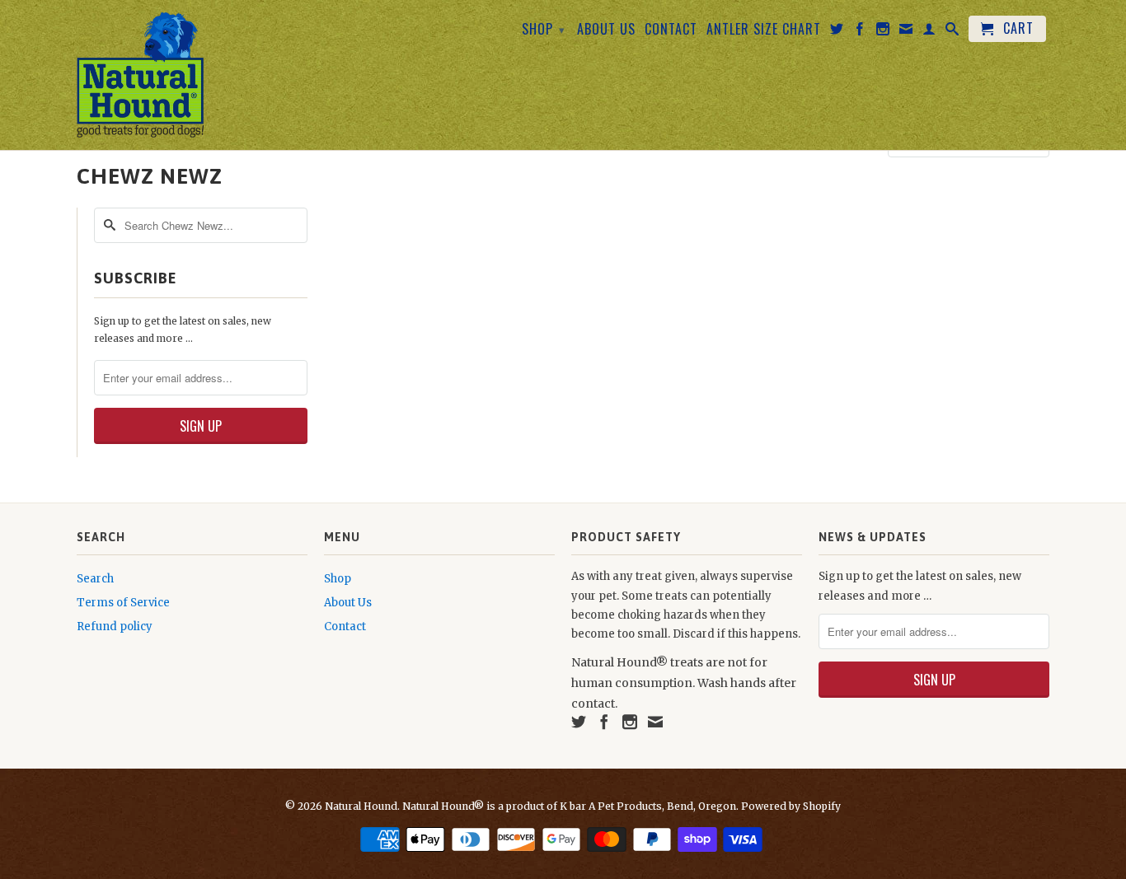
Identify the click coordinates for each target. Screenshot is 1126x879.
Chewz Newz (150, 176)
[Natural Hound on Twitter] (837, 32)
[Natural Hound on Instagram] (883, 32)
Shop (543, 29)
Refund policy (114, 627)
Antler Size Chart (763, 30)
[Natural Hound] (140, 75)
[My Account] (929, 32)
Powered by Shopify (791, 806)
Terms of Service (123, 603)
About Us (606, 30)
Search (95, 579)
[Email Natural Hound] (906, 32)
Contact (671, 30)
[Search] (952, 32)
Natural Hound (361, 806)
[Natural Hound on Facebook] (860, 32)
